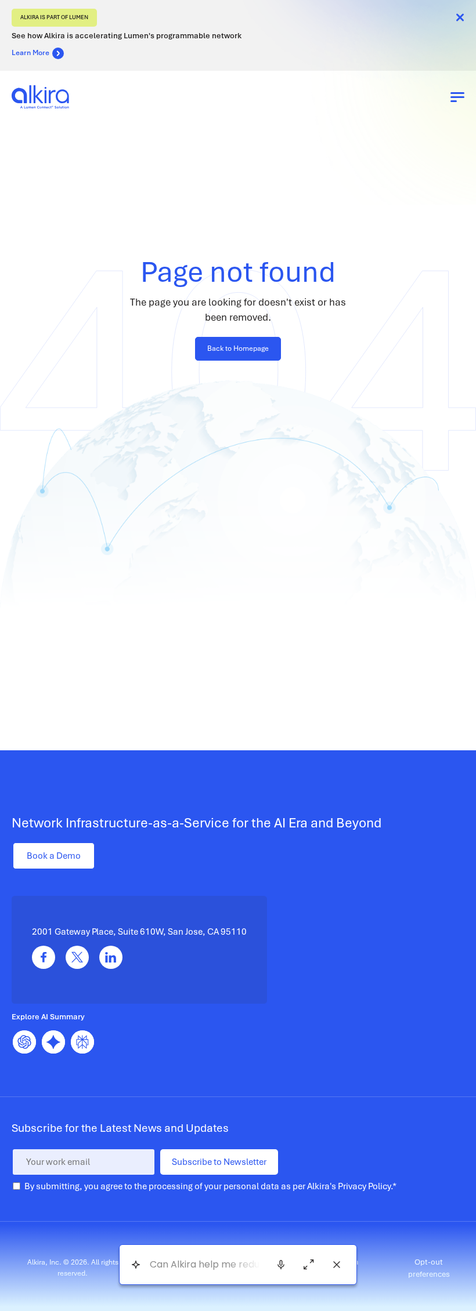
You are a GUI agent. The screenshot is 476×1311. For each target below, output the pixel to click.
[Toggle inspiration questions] (135, 1265)
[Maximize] (309, 1265)
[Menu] (457, 97)
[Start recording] (281, 1265)
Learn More (30, 52)
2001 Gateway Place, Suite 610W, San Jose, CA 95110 (139, 932)
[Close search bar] (337, 1265)
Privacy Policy (364, 1186)
